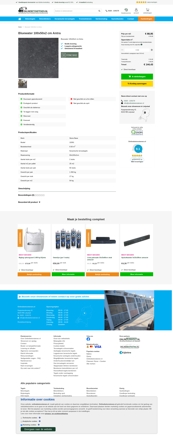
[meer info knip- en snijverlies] (142, 44)
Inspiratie (24, 363)
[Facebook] (88, 339)
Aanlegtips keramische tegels (64, 351)
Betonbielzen (91, 391)
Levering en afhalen (28, 348)
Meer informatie (68, 274)
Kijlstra (40, 2)
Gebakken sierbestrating (63, 396)
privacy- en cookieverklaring (56, 413)
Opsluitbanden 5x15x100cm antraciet (134, 257)
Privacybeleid (58, 343)
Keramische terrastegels (65, 19)
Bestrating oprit (59, 393)
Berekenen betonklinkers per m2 (66, 368)
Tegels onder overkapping (63, 373)
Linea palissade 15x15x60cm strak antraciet (99, 259)
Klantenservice (26, 361)
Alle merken (90, 364)
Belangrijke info (59, 341)
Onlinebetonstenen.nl (94, 359)
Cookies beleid (59, 346)
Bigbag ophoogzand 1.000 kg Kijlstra (32, 257)
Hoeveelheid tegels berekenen (65, 371)
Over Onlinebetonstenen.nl (31, 338)
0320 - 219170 (113, 11)
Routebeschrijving (24, 322)
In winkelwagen (139, 77)
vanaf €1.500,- (64, 2)
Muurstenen (90, 393)
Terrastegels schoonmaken (64, 348)
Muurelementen (92, 388)
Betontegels (30, 19)
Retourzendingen (27, 356)
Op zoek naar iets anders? (30, 368)
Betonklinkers (45, 19)
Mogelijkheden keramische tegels (66, 358)
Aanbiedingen (146, 19)
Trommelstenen (85, 19)
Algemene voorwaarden (29, 351)
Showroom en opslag (28, 341)
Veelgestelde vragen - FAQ (31, 358)
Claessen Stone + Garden (96, 361)
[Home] (33, 10)
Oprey (88, 356)
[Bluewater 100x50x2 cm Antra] (38, 58)
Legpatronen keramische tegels (65, 353)
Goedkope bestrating (127, 393)
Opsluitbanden (117, 19)
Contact (130, 19)
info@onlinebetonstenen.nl (134, 103)
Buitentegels (25, 393)
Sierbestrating (101, 19)
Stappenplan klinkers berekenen (66, 366)
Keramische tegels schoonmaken (66, 376)
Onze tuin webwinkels (62, 338)
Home (20, 27)
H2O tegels (25, 396)
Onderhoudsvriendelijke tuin (64, 361)
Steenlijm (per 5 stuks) (61, 257)
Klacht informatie (27, 353)
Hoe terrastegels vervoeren (64, 363)
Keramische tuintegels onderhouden (67, 356)
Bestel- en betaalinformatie (31, 346)
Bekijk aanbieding (34, 274)
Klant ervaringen (27, 366)
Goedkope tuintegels (127, 396)
